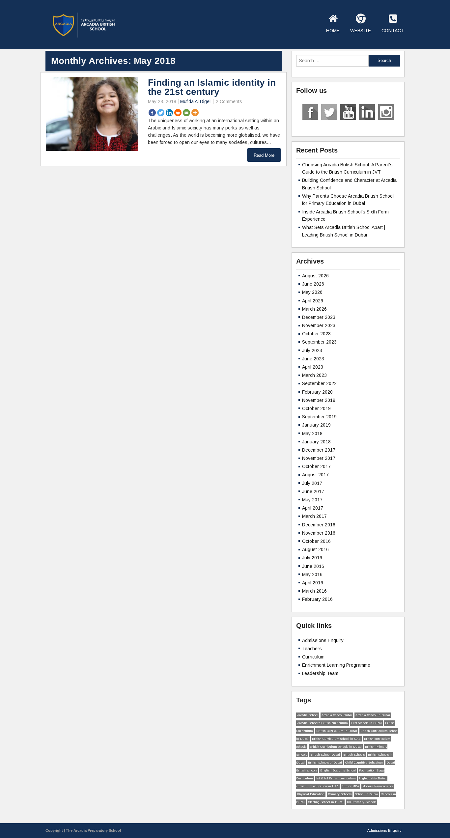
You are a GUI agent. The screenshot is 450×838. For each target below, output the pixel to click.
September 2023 (319, 342)
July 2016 (312, 557)
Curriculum (313, 656)
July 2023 (312, 350)
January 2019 (316, 425)
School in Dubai (366, 794)
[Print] (178, 112)
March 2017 (314, 516)
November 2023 (318, 325)
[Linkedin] (169, 112)
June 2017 (313, 491)
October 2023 (316, 333)
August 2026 (315, 275)
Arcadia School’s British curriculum (322, 723)
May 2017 (312, 499)
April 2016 (312, 582)
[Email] (186, 112)
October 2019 (316, 408)
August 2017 (315, 474)
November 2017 (318, 458)
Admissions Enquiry (323, 640)
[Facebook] (152, 112)
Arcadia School (307, 715)
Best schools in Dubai (366, 723)
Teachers (312, 648)
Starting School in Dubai (326, 802)
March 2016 (314, 591)
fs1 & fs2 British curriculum (336, 778)
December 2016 (318, 524)
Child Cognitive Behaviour (364, 762)
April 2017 (312, 508)
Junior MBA (350, 786)
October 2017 (316, 466)
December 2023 (318, 317)
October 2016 (316, 541)
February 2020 (317, 392)
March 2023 (314, 375)
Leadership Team (320, 673)
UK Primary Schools (361, 802)
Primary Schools (340, 794)
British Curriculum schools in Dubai (336, 746)
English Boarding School (338, 770)
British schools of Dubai (325, 762)
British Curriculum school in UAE (336, 738)
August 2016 (315, 549)
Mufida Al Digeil (195, 101)
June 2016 (313, 566)
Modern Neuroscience (377, 786)
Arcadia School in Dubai (372, 715)
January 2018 (316, 441)
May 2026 (312, 292)
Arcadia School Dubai (337, 715)
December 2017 (318, 450)
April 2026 (312, 300)
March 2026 (314, 309)
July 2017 (312, 483)
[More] (195, 112)
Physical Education (310, 794)
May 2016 (312, 574)
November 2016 (318, 533)
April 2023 (312, 367)
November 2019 (318, 400)
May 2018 (312, 433)
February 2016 (317, 599)
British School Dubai (325, 754)
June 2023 (313, 358)
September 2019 (319, 416)
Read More (264, 155)
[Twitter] (160, 112)
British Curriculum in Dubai (336, 731)
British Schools (354, 754)
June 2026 (313, 284)
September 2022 (319, 383)
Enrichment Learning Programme (336, 665)
